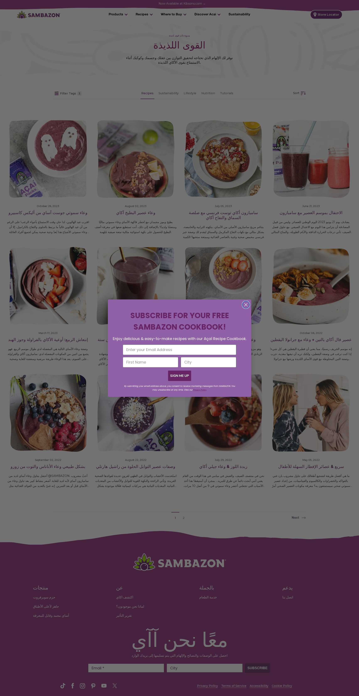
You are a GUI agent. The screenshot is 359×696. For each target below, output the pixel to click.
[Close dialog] (246, 304)
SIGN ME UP (179, 375)
